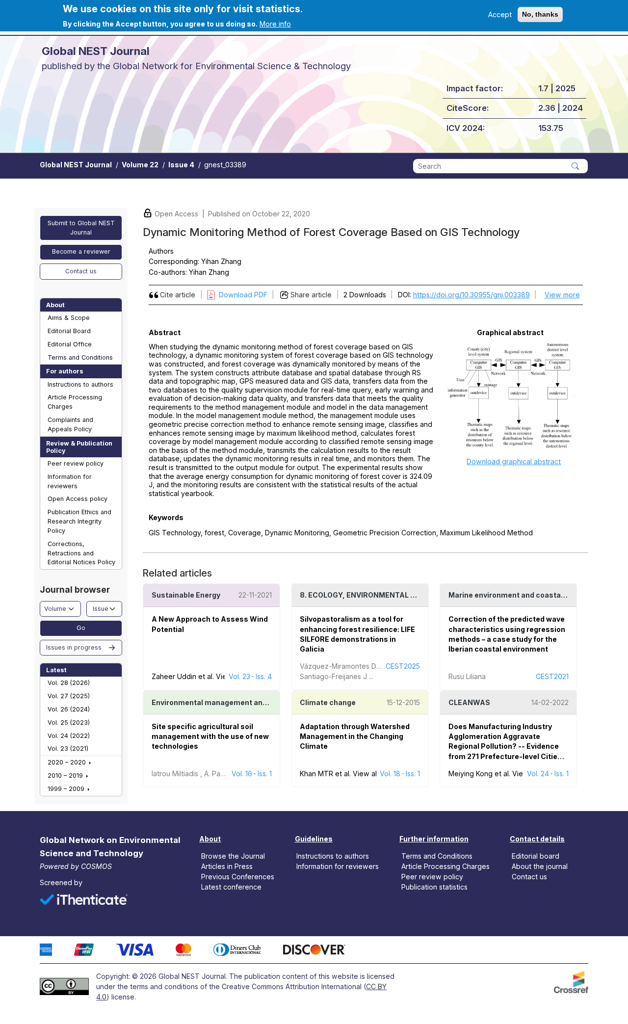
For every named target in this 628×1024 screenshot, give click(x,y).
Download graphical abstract (514, 461)
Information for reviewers (70, 481)
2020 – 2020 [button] (68, 762)
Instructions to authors (80, 384)
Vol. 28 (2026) (69, 682)
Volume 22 (140, 164)
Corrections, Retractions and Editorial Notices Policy (81, 553)
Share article (311, 294)
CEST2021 (552, 676)
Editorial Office (70, 344)
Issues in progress (74, 647)
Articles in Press (227, 866)
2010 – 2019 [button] (66, 775)
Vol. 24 (538, 773)
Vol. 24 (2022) (69, 735)
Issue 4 (181, 164)
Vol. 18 (390, 773)
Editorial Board (69, 331)
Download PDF (243, 294)
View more (562, 294)
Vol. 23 (239, 676)
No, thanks (540, 14)
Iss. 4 (264, 676)
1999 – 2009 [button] (67, 788)
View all (365, 773)
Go (81, 627)
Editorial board (535, 855)
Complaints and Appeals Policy (70, 424)
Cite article (177, 294)
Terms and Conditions (80, 357)
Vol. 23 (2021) (68, 748)
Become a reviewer (81, 251)
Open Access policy (77, 498)
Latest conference (231, 887)
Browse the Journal (233, 855)
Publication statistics (434, 887)
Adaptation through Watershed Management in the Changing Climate (355, 736)
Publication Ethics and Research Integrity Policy (79, 521)
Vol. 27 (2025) (69, 696)
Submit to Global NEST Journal (81, 227)
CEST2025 (403, 666)
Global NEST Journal (76, 164)
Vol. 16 (242, 773)
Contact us (81, 271)
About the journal (540, 866)
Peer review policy (76, 463)
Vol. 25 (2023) (69, 722)
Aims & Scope (69, 317)
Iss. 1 (265, 773)
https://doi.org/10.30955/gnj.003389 (471, 294)
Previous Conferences (237, 876)
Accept (500, 14)
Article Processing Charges (75, 402)
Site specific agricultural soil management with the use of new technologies (210, 736)
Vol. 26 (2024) (69, 709)
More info (275, 24)
